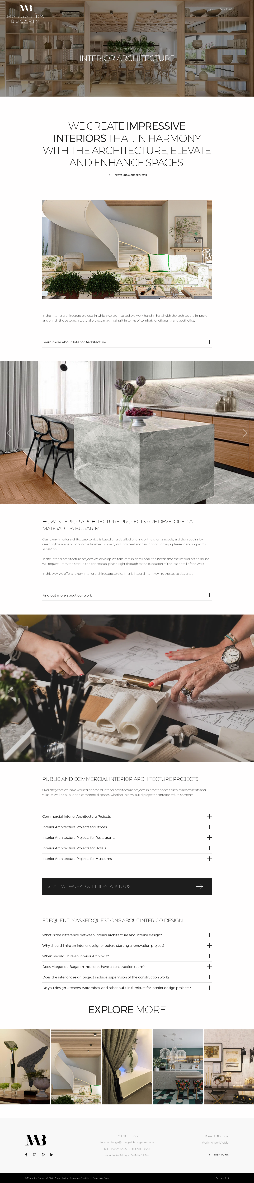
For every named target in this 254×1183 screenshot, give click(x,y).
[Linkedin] (51, 1155)
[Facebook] (26, 1155)
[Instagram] (34, 1155)
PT (206, 9)
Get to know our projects (131, 175)
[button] (127, 342)
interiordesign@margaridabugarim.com (127, 1142)
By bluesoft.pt (222, 1178)
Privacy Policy (61, 1178)
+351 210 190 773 (127, 1136)
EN (211, 9)
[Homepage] (25, 15)
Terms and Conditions (80, 1178)
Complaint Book (101, 1178)
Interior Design (130, 49)
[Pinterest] (43, 1155)
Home (118, 49)
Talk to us (226, 9)
